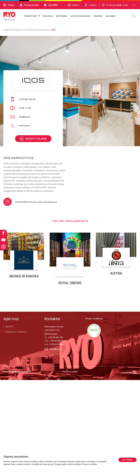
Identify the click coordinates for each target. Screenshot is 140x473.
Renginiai (98, 16)
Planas (11, 5)
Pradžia (6, 30)
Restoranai (61, 16)
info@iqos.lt (24, 117)
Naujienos (111, 16)
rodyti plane (36, 138)
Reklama (75, 5)
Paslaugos (48, 16)
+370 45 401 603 (55, 337)
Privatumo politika (70, 372)
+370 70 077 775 (51, 330)
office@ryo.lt (55, 349)
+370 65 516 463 (56, 344)
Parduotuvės (30, 16)
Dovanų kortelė (31, 5)
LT (134, 5)
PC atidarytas (116, 5)
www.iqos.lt (24, 125)
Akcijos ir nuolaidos (80, 16)
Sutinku (127, 460)
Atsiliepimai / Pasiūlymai (16, 332)
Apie (53, 5)
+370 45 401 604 (57, 341)
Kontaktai (93, 5)
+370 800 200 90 (27, 99)
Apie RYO (9, 326)
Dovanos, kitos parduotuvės (37, 30)
